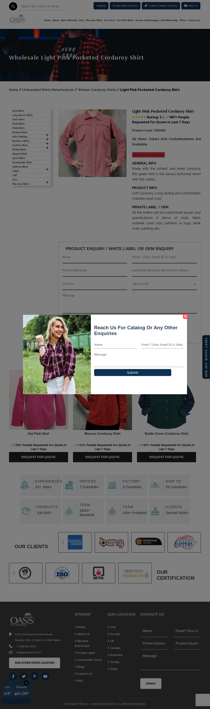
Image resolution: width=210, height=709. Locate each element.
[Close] (185, 316)
